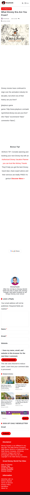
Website (4, 343)
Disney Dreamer (7, 469)
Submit (6, 433)
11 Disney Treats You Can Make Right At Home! (21, 386)
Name (4, 329)
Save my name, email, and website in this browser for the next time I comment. (13, 353)
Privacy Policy (6, 484)
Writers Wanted (6, 481)
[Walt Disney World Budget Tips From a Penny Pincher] (7, 380)
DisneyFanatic (6, 18)
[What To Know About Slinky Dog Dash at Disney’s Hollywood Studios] (7, 395)
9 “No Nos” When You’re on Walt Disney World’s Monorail (22, 402)
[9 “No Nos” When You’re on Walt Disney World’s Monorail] (22, 395)
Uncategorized (6, 9)
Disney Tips (5, 466)
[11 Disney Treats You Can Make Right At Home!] (22, 379)
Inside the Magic (7, 468)
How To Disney (6, 465)
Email (4, 336)
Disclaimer (4, 486)
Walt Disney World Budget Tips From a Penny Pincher (6, 387)
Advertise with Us (7, 479)
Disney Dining (6, 471)
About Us (4, 488)
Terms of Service (7, 483)
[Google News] (15, 251)
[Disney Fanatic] (7, 3)
